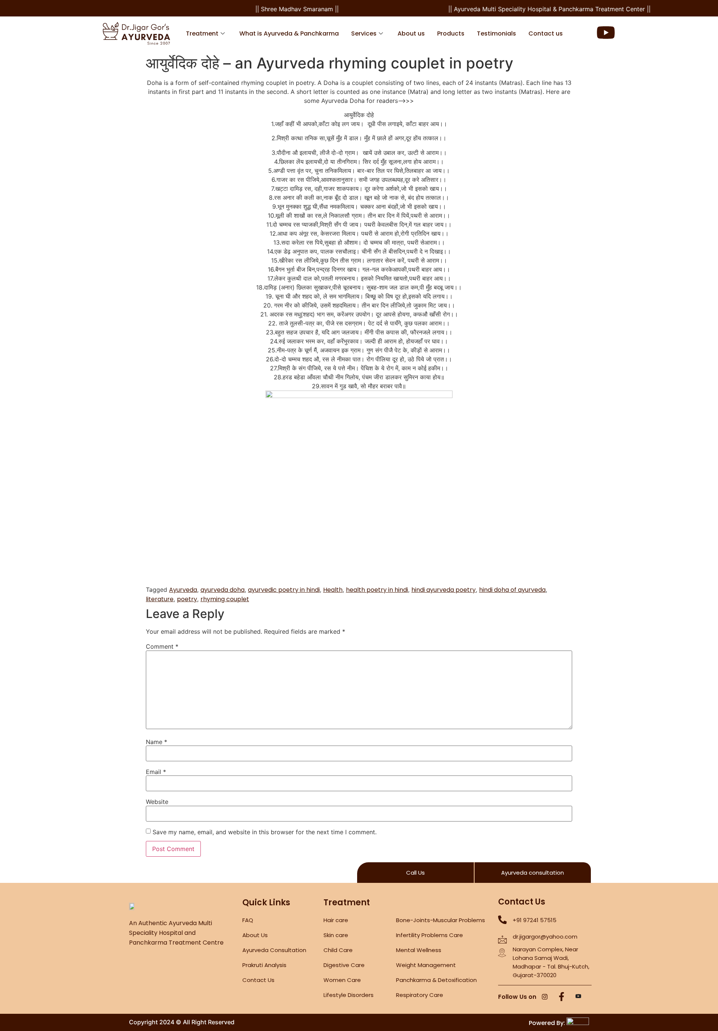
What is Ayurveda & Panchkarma (289, 33)
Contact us (545, 33)
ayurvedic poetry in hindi (284, 589)
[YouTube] (578, 997)
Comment (162, 646)
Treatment (202, 33)
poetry (187, 599)
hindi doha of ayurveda (512, 589)
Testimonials (496, 33)
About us (411, 33)
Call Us (415, 872)
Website (157, 802)
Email (156, 772)
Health (333, 589)
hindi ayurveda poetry (443, 589)
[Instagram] (544, 997)
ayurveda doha (222, 589)
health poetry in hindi (377, 589)
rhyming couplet (224, 599)
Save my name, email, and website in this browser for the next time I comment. (265, 832)
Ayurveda (183, 589)
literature (160, 599)
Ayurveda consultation (532, 872)
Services (364, 33)
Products (450, 33)
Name (156, 742)
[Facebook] (561, 997)
